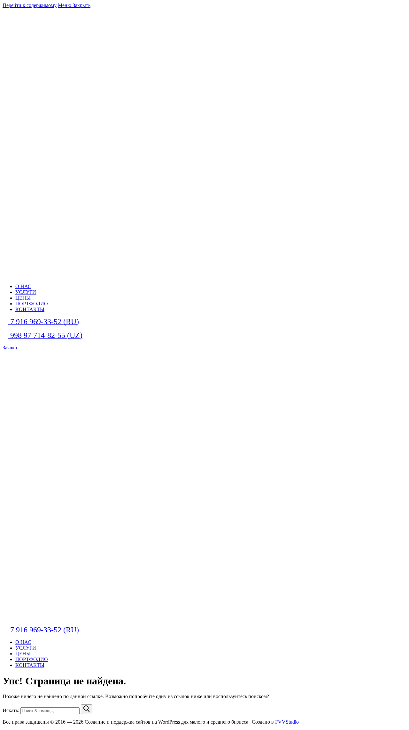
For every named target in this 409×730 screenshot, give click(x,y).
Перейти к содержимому (30, 5)
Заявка (10, 347)
